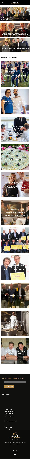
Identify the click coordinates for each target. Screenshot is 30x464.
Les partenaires (9, 413)
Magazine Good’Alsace (11, 421)
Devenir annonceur (10, 411)
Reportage (7, 429)
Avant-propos (8, 409)
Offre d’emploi (8, 427)
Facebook (5, 394)
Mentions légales (9, 417)
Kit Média (7, 415)
